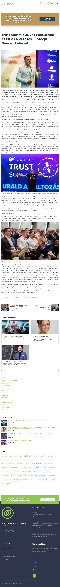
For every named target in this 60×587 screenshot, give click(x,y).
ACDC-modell (5, 456)
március (31, 467)
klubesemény (39, 463)
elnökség (51, 456)
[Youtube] (51, 3)
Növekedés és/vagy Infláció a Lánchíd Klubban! (20, 440)
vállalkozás (15, 479)
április (25, 479)
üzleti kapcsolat (49, 480)
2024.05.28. (35, 512)
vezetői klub (18, 475)
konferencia (50, 463)
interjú (25, 297)
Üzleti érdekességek (7, 402)
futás (33, 460)
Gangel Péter (16, 297)
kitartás (27, 463)
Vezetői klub (4, 409)
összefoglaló (38, 479)
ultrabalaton (46, 471)
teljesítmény (16, 471)
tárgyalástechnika (36, 471)
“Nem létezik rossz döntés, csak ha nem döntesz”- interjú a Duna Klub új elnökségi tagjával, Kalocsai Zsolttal (44, 534)
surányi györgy (51, 467)
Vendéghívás (5, 475)
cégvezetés (39, 456)
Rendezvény (4, 397)
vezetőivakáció (51, 475)
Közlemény (4, 388)
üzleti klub (6, 483)
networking (40, 467)
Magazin (3, 390)
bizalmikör (6, 297)
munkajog (25, 467)
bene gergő (13, 456)
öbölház (31, 479)
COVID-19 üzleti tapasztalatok (9, 380)
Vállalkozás (4, 405)
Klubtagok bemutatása (7, 385)
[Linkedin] (44, 3)
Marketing (4, 392)
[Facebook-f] (41, 3)
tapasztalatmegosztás (6, 471)
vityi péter (4, 479)
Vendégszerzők (5, 407)
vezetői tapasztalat (40, 475)
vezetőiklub (30, 475)
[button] (47, 19)
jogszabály (11, 463)
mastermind (5, 467)
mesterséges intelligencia (15, 467)
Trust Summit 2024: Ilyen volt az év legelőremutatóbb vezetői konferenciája (28, 420)
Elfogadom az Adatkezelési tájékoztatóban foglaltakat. (44, 571)
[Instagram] (48, 3)
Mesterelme (4, 395)
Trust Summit (42, 102)
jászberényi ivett (19, 463)
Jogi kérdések (5, 383)
